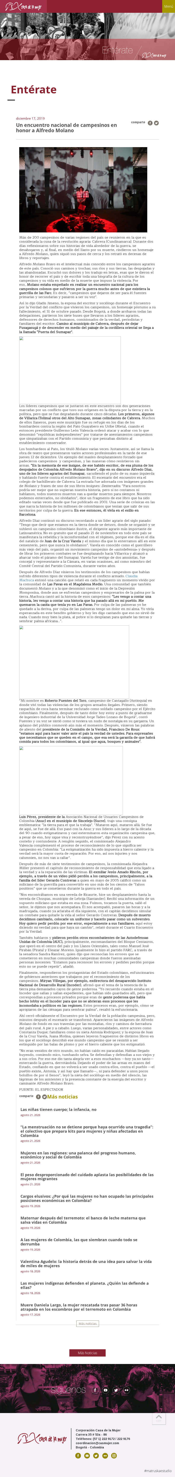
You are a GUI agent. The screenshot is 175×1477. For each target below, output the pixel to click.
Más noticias (88, 1324)
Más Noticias (87, 1353)
